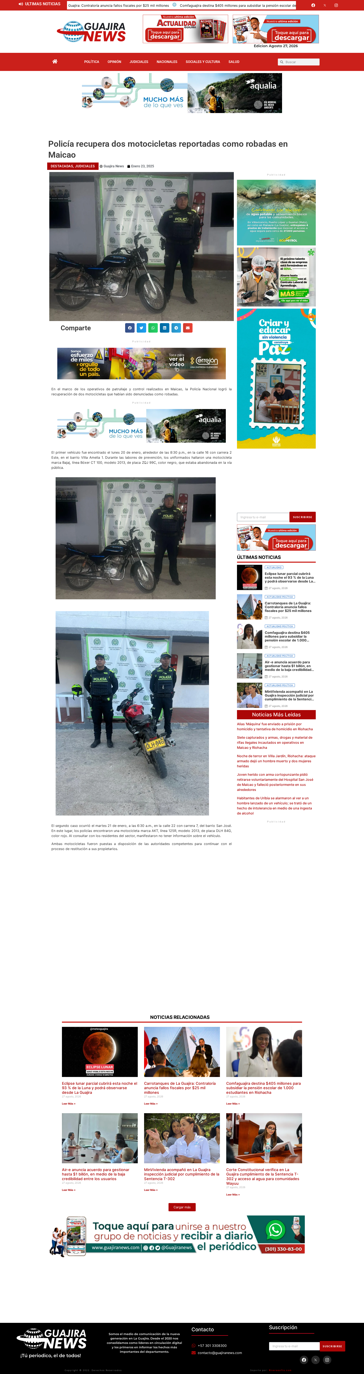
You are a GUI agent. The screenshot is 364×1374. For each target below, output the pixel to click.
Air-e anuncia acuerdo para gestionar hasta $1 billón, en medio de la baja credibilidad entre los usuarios (95, 1174)
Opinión (114, 62)
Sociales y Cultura (203, 62)
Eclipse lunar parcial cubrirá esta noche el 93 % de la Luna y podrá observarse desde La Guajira (99, 1088)
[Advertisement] (182, 124)
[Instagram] (336, 5)
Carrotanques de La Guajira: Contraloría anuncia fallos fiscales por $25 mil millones (180, 1088)
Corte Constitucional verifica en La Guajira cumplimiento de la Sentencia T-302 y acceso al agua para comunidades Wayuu (262, 1176)
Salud (234, 62)
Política (91, 62)
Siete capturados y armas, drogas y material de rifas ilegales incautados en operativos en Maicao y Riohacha (274, 742)
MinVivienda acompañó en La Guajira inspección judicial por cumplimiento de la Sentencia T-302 (181, 1174)
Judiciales (139, 62)
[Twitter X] (325, 5)
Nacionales (167, 62)
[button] (130, 328)
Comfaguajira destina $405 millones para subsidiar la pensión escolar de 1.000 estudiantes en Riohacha (107, 5)
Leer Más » (69, 1103)
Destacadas (62, 166)
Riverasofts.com (280, 1370)
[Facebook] (313, 5)
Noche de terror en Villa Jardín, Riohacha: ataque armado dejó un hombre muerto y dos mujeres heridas (276, 761)
